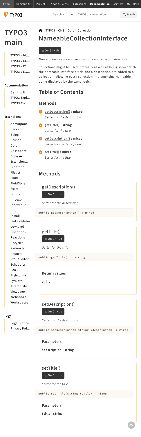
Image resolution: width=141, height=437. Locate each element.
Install (15, 216)
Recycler (16, 243)
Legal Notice (19, 323)
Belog (14, 134)
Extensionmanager (24, 161)
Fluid (14, 178)
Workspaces (19, 302)
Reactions (17, 237)
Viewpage (17, 291)
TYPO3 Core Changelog (27, 103)
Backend (17, 129)
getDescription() (57, 111)
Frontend (17, 194)
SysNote (16, 281)
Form (14, 188)
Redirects (17, 248)
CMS (61, 30)
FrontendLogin (21, 167)
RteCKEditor (19, 259)
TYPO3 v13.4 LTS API (25, 61)
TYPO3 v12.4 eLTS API (26, 66)
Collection (85, 30)
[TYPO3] (41, 30)
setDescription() (57, 138)
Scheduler (18, 264)
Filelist (15, 172)
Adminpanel (19, 124)
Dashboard (18, 151)
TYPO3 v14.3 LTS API (25, 55)
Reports (16, 253)
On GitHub (52, 51)
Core (13, 145)
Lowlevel (17, 226)
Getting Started (22, 92)
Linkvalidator (20, 221)
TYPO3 (50, 30)
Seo (13, 270)
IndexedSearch (21, 205)
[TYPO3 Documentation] (13, 14)
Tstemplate (18, 286)
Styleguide (18, 275)
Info (13, 210)
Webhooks (18, 297)
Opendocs (18, 232)
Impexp (16, 199)
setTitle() (52, 152)
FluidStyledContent (24, 183)
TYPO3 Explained (22, 97)
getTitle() (52, 125)
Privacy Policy (20, 328)
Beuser (15, 140)
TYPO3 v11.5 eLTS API (26, 71)
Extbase (16, 156)
